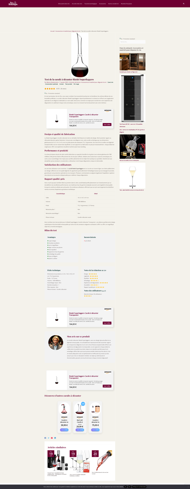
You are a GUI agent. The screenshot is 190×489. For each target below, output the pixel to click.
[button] (183, 4)
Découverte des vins (64, 4)
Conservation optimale (51, 84)
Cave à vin (110, 82)
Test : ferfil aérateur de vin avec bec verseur (100, 473)
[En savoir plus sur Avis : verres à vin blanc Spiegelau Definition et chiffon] (80, 461)
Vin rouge (76, 84)
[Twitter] (48, 438)
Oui (125, 486)
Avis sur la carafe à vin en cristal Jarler (129, 160)
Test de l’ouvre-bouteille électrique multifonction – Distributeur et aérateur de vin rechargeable (57, 474)
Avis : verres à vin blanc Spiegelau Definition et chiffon (77, 475)
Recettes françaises (126, 4)
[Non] (188, 487)
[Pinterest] (52, 438)
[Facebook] (45, 438)
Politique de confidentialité (139, 486)
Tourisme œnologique (90, 4)
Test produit (68, 84)
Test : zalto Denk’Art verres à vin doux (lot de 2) (132, 190)
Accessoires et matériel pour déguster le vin (93, 82)
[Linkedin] (55, 438)
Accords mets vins (77, 4)
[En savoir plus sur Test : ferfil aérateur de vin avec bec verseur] (102, 460)
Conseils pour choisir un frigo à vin (128, 72)
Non (130, 486)
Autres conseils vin (113, 4)
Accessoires (102, 4)
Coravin (61, 84)
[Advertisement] (95, 18)
